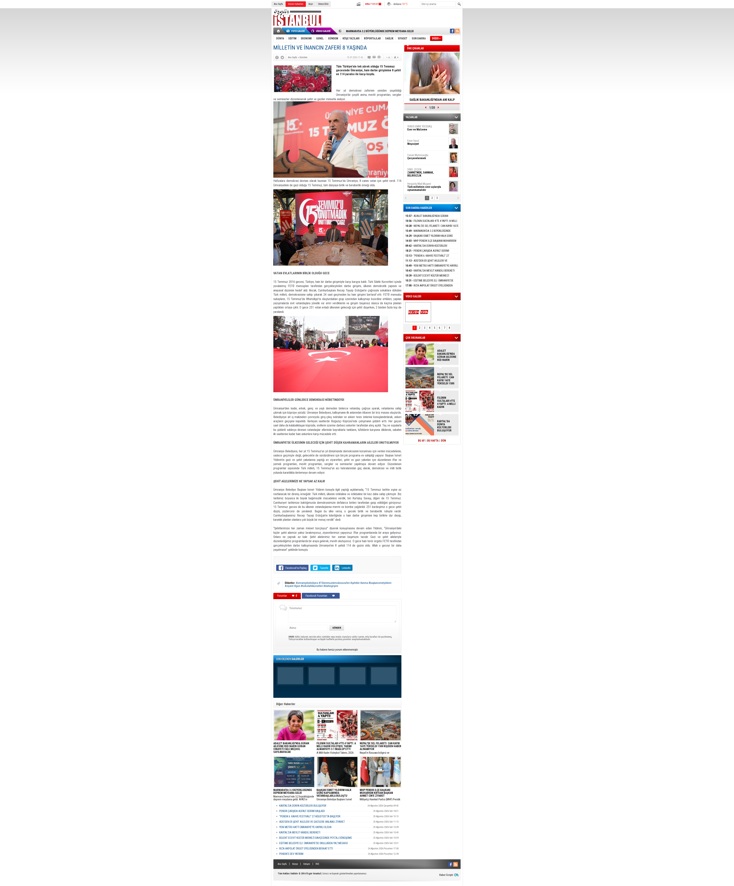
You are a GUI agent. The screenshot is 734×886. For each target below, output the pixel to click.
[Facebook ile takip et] (452, 31)
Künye (295, 864)
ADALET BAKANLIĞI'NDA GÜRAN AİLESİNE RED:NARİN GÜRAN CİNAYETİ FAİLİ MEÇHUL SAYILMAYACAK (446, 355)
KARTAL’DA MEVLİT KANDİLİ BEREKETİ (299, 832)
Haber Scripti (446, 874)
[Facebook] (277, 57)
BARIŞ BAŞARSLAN (417, 185)
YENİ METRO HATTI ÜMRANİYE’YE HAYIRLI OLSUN (305, 827)
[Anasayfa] (278, 31)
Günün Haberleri (295, 4)
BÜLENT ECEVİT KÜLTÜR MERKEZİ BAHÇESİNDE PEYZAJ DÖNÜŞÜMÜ (315, 837)
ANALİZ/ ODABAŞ (422, 129)
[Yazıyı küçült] (388, 57)
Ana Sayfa (278, 4)
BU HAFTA (432, 440)
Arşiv (311, 4)
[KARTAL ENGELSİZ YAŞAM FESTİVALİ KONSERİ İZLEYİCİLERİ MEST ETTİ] (418, 312)
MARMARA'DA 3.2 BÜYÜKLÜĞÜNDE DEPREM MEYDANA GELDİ (428, 233)
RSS (317, 864)
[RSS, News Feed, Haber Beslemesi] (457, 31)
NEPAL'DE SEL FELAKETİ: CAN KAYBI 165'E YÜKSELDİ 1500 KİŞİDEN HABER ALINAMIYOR (432, 228)
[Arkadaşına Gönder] (374, 57)
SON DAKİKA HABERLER (419, 207)
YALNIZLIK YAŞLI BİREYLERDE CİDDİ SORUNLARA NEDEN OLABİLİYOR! (432, 101)
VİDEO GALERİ (413, 296)
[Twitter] (282, 57)
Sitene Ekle (323, 4)
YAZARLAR (411, 117)
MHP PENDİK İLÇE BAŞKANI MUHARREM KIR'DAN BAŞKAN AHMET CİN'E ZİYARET (430, 243)
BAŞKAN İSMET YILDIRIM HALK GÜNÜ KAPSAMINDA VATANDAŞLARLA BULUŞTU (429, 238)
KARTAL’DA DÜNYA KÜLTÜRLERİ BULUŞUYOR (302, 805)
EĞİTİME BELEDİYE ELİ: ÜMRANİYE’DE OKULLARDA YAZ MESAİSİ (313, 843)
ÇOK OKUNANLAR (415, 337)
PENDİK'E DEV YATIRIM (291, 853)
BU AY (421, 440)
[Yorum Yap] (369, 57)
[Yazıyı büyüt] (396, 57)
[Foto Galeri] (296, 31)
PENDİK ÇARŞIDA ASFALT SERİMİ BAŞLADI (302, 811)
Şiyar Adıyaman (422, 142)
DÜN (443, 440)
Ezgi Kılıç (423, 171)
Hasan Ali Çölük (421, 157)
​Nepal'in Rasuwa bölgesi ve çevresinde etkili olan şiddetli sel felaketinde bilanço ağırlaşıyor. (380, 748)
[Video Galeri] (321, 31)
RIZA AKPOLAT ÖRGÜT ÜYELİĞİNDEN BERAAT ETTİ (306, 848)
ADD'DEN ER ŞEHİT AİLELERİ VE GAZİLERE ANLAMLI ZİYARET (312, 821)
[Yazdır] (379, 57)
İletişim (306, 864)
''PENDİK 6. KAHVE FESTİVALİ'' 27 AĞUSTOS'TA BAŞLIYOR (309, 816)
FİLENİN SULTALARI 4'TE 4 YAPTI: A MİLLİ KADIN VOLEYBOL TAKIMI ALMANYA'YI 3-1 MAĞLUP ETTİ (446, 402)
